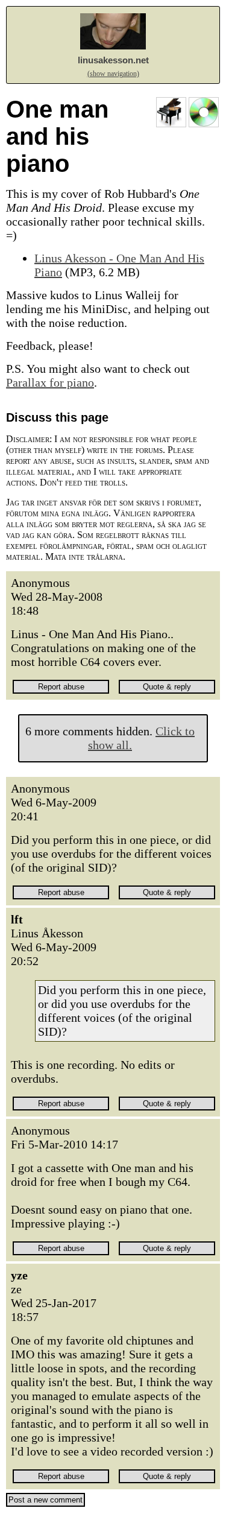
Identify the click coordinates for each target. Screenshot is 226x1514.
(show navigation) (113, 73)
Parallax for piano (50, 382)
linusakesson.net (113, 60)
